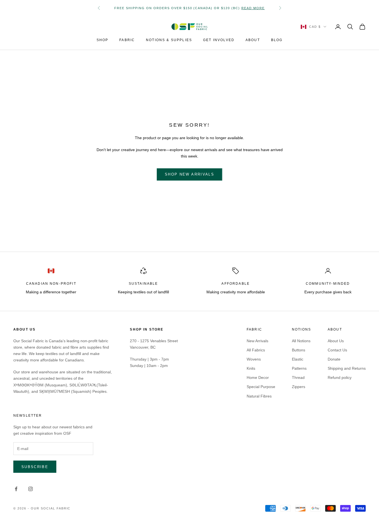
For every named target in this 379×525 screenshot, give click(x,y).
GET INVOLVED (218, 40)
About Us (336, 341)
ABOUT (253, 40)
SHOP (102, 40)
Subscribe (34, 467)
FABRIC (127, 40)
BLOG (277, 40)
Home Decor (258, 377)
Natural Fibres (259, 396)
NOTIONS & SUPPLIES (169, 40)
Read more (253, 8)
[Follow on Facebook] (16, 489)
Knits (251, 368)
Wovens (254, 359)
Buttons (298, 350)
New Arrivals (257, 341)
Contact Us (337, 350)
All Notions (301, 341)
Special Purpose (261, 386)
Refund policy (340, 377)
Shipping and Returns (347, 368)
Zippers (298, 386)
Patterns (299, 368)
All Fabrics (256, 350)
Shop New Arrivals (189, 174)
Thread (298, 377)
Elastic (297, 359)
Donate (334, 359)
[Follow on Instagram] (30, 489)
